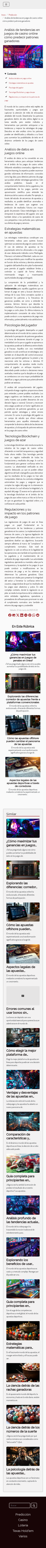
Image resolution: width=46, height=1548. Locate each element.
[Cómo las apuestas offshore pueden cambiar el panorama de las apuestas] (22, 725)
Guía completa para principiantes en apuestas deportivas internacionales (20, 1307)
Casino (23, 1520)
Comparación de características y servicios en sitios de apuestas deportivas (20, 1140)
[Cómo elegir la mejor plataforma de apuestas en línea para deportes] (23, 1037)
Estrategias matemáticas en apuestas (21, 83)
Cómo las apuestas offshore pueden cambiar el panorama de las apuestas (23, 741)
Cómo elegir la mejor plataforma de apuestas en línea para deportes (22, 1056)
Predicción (13, 15)
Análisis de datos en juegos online (20, 78)
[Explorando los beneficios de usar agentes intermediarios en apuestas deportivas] (23, 1246)
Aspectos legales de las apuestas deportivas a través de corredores (23, 783)
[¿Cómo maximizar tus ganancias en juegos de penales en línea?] (22, 641)
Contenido (11, 73)
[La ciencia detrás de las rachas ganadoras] (23, 1372)
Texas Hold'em (23, 1531)
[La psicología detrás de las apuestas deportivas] (23, 1456)
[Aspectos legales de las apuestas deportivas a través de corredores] (22, 767)
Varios (23, 1536)
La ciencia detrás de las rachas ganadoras (22, 1387)
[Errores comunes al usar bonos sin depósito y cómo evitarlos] (23, 995)
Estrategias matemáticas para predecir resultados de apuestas (22, 1349)
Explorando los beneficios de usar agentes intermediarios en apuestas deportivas (22, 1266)
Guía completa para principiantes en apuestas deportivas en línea (22, 1182)
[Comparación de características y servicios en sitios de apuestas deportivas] (23, 1121)
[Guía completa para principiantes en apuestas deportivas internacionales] (23, 1288)
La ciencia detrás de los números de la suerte (23, 1429)
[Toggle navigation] (6, 4)
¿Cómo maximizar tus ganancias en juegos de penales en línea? (23, 657)
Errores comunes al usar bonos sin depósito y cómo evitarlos (20, 1014)
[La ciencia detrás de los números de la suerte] (23, 1414)
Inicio (4, 15)
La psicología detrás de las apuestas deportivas (22, 1473)
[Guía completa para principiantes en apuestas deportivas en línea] (23, 1163)
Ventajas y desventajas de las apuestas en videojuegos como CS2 (22, 1096)
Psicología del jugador (16, 87)
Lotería (23, 1525)
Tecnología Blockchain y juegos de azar (22, 92)
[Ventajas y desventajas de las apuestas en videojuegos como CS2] (23, 1079)
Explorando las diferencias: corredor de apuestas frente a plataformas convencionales (23, 699)
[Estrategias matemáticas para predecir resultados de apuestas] (23, 1330)
